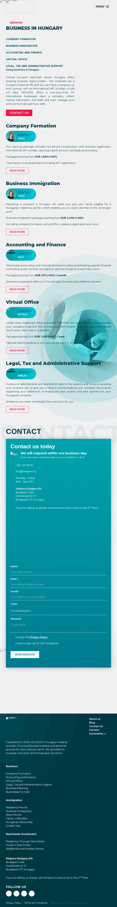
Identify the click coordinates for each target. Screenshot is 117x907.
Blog (92, 722)
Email (14, 579)
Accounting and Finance (36, 245)
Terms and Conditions (35, 903)
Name (14, 566)
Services (16, 22)
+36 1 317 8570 (24, 465)
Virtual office (16, 59)
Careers (94, 730)
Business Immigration (21, 45)
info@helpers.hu (26, 471)
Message (16, 618)
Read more (17, 170)
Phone (15, 591)
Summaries (96, 733)
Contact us (19, 113)
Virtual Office (22, 302)
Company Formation (31, 126)
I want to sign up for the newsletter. (37, 643)
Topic (14, 604)
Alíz (21, 257)
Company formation (21, 39)
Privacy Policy (39, 637)
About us (94, 719)
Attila (22, 314)
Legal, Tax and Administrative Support (53, 363)
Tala (21, 138)
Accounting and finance (24, 52)
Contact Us (96, 726)
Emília (22, 375)
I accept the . (31, 637)
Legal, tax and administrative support (34, 66)
